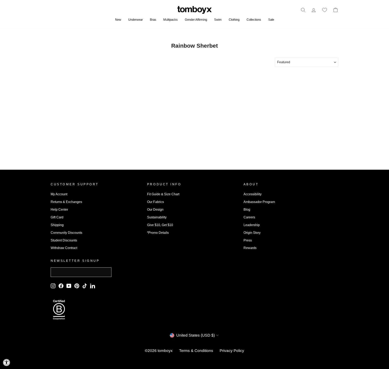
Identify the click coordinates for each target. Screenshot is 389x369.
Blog (247, 209)
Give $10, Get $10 (160, 225)
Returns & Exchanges (66, 202)
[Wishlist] (324, 10)
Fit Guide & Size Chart (163, 194)
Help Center (59, 209)
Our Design (155, 209)
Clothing (234, 19)
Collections (254, 19)
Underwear (135, 19)
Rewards (250, 248)
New (118, 19)
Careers (249, 217)
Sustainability (157, 217)
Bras (153, 19)
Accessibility (253, 194)
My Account (59, 194)
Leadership (252, 225)
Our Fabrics (155, 202)
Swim (218, 19)
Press (248, 240)
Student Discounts (64, 240)
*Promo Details (158, 232)
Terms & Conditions (196, 351)
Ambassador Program (259, 202)
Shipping (57, 225)
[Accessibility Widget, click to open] (6, 362)
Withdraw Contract (64, 248)
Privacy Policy (232, 351)
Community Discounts (66, 232)
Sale (271, 19)
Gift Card (57, 217)
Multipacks (170, 19)
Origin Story (252, 232)
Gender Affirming (196, 19)
